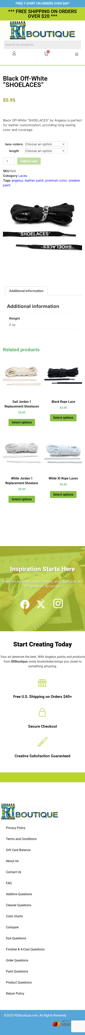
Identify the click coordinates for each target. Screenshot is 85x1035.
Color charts (14, 916)
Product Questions (19, 982)
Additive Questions (19, 894)
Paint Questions (17, 971)
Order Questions (17, 960)
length (14, 151)
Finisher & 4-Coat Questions (25, 949)
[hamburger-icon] (76, 54)
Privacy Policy (16, 828)
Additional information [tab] (26, 291)
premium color (56, 180)
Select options (22, 422)
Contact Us (13, 872)
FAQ (9, 883)
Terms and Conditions (21, 839)
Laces (22, 176)
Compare (12, 927)
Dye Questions (16, 938)
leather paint (34, 180)
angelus (17, 180)
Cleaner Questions (18, 905)
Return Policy (15, 993)
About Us (12, 861)
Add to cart (29, 161)
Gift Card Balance (18, 850)
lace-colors (14, 144)
